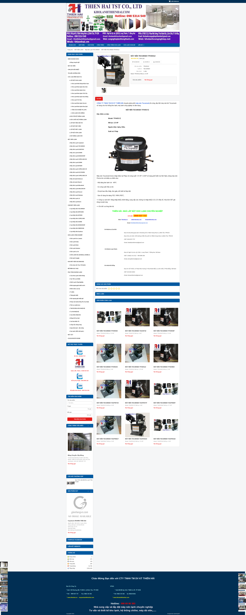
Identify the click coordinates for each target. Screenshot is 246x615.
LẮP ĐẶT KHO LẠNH (76, 80)
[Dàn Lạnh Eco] (4, 583)
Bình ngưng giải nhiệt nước (77, 285)
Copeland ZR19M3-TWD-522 (77, 520)
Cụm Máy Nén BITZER (76, 215)
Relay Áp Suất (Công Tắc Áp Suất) (79, 301)
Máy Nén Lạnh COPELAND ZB (78, 159)
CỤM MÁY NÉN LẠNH (74, 205)
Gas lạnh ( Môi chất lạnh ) (77, 331)
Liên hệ (140, 45)
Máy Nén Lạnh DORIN (76, 162)
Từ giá (69, 406)
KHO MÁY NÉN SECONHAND (76, 261)
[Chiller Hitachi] (242, 580)
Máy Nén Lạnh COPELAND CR (78, 169)
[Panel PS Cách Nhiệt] (4, 600)
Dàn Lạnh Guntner (75, 248)
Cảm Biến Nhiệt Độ (75, 315)
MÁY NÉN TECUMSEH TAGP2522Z (136, 439)
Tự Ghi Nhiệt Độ (74, 311)
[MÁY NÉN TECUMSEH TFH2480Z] (166, 353)
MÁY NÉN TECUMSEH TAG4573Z (135, 331)
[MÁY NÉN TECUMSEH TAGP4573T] (137, 389)
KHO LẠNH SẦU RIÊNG (78, 113)
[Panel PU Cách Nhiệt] (4, 594)
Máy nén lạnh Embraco (76, 179)
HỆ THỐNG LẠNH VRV (76, 136)
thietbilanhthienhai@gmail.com (139, 223)
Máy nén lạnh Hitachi (76, 182)
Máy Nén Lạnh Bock (75, 201)
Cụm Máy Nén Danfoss (76, 231)
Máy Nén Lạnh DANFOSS (77, 149)
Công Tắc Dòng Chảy (76, 324)
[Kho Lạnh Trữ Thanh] (4, 577)
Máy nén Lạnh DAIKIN (76, 152)
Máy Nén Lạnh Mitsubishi (77, 185)
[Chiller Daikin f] (242, 594)
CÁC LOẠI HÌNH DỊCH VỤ (75, 77)
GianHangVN (177, 613)
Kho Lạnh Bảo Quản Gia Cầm (80, 87)
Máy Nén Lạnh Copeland (77, 143)
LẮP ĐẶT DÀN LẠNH (76, 132)
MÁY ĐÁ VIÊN (71, 66)
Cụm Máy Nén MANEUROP (77, 225)
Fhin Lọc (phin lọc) (75, 305)
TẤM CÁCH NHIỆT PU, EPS (79, 109)
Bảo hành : (139, 71)
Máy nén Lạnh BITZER (76, 165)
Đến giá (69, 412)
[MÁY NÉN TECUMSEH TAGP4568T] (166, 389)
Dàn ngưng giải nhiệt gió (76, 298)
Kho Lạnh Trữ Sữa (77, 100)
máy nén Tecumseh (142, 103)
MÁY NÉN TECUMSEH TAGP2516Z (165, 439)
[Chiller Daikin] (242, 586)
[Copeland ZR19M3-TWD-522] (80, 507)
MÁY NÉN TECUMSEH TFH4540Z (107, 331)
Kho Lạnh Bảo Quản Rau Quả (80, 106)
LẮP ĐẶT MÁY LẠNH (76, 129)
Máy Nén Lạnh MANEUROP (77, 156)
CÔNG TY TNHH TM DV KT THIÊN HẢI (110, 103)
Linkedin (157, 62)
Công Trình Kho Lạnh (114, 45)
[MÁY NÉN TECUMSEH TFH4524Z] (109, 353)
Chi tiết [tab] (99, 98)
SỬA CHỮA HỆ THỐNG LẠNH (78, 119)
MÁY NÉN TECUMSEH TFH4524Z (107, 367)
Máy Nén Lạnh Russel (76, 192)
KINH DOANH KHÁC (73, 59)
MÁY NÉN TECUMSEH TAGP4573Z (108, 403)
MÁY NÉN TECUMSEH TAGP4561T (108, 439)
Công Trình (100, 45)
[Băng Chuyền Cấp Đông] (80, 442)
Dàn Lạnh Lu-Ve (74, 251)
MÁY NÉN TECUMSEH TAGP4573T (136, 403)
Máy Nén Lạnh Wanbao (76, 195)
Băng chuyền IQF (75, 62)
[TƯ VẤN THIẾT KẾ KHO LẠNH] (4, 608)
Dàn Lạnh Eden (74, 245)
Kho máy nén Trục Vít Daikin (78, 265)
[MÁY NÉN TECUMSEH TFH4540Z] (109, 317)
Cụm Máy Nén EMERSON (77, 228)
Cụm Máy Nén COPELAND (77, 218)
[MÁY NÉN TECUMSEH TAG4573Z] (137, 317)
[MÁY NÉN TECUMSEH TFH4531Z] (113, 70)
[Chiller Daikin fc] (242, 608)
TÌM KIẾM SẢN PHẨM (80, 419)
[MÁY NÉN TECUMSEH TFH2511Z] (137, 353)
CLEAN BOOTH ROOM (74, 338)
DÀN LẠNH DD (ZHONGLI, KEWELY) (80, 255)
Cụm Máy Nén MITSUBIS (77, 212)
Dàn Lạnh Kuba (74, 241)
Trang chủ (72, 45)
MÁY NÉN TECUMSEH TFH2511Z (135, 367)
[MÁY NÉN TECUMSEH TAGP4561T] (109, 425)
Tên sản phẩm (71, 400)
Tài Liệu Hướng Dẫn (74, 73)
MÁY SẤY (70, 334)
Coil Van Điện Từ (74, 321)
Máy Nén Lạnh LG (75, 198)
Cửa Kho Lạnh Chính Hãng (77, 275)
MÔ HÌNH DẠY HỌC (73, 268)
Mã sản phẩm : (138, 66)
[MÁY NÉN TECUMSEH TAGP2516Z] (166, 425)
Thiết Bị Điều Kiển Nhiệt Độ (77, 308)
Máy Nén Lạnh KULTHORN (77, 172)
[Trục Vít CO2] (242, 575)
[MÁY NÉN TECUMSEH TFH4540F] (166, 317)
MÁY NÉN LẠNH (72, 139)
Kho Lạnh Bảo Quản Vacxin (79, 103)
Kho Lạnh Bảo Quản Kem (78, 90)
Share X (147, 62)
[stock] (242, 601)
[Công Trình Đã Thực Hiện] (4, 564)
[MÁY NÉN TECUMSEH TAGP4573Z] (109, 389)
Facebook (136, 62)
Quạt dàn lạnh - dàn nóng (77, 328)
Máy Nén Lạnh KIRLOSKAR (77, 188)
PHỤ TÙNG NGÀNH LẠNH (75, 272)
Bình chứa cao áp (75, 288)
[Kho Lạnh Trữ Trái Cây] (4, 571)
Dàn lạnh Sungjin (129, 45)
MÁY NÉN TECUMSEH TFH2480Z (164, 367)
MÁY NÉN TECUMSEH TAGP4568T (165, 403)
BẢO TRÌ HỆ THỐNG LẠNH (77, 116)
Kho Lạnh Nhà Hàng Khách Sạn (80, 83)
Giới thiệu (82, 45)
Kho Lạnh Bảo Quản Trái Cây (79, 93)
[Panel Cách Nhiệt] (4, 589)
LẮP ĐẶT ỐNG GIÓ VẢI (76, 123)
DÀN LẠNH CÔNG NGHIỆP (75, 235)
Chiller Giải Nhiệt (73, 69)
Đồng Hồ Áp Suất (75, 318)
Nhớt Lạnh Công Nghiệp (76, 282)
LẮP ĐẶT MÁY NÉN (75, 126)
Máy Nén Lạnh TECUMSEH (77, 146)
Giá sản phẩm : (137, 80)
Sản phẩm (91, 45)
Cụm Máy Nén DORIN (76, 221)
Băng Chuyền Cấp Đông (76, 455)
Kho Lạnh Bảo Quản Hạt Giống (80, 96)
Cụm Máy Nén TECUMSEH (77, 208)
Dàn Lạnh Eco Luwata (76, 238)
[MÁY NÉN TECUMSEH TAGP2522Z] (137, 425)
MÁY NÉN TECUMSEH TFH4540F (164, 331)
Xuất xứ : (140, 68)
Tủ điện (72, 292)
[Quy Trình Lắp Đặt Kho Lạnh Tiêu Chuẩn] (71, 486)
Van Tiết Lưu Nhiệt (75, 279)
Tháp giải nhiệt (74, 295)
